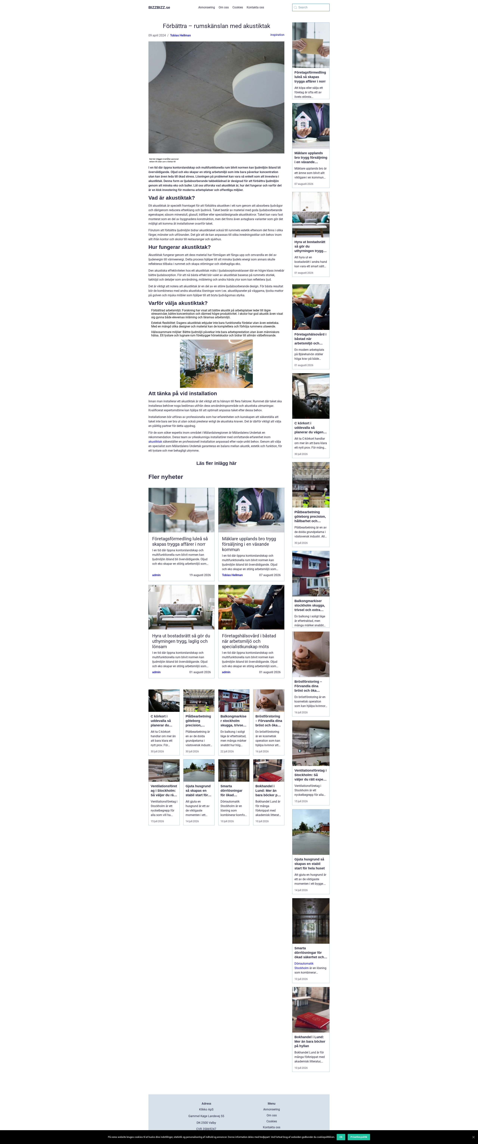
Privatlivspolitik (358, 1137)
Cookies (237, 7)
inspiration (277, 35)
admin (156, 575)
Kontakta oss (255, 7)
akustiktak (155, 441)
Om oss (224, 7)
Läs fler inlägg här (216, 463)
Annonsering (206, 7)
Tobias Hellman (180, 35)
